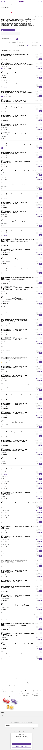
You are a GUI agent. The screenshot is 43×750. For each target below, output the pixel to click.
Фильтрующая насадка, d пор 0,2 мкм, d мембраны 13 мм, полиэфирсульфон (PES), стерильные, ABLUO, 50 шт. (14, 358)
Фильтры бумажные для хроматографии (9, 24)
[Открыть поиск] (4, 1)
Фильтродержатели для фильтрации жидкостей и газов (12, 20)
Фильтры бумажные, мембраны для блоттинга (28, 25)
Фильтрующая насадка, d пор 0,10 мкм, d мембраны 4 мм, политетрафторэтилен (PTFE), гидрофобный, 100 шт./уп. (14, 82)
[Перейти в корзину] (41, 1)
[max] (28, 731)
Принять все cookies (21, 743)
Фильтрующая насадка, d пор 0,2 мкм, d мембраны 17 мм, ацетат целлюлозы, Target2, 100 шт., (15, 493)
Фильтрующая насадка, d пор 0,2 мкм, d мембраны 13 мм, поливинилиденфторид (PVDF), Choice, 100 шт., (14, 308)
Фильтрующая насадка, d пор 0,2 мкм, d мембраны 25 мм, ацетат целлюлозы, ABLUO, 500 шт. (15, 587)
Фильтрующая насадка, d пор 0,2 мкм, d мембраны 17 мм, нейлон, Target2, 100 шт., (17, 527)
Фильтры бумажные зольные (25, 24)
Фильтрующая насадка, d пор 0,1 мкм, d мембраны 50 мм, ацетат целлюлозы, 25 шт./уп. (15, 231)
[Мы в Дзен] (24, 731)
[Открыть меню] (1, 1)
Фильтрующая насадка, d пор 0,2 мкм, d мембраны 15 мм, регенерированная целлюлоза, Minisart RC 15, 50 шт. (14, 450)
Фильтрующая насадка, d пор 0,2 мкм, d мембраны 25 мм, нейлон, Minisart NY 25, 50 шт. (17, 644)
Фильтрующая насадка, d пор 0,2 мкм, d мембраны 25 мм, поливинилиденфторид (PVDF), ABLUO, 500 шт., (14, 654)
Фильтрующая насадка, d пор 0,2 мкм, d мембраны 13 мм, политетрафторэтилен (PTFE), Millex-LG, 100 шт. (14, 339)
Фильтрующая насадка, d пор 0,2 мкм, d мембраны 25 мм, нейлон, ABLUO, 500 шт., (17, 624)
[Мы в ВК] (19, 731)
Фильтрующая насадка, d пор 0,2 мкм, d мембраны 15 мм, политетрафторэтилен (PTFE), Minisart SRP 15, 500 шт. (14, 422)
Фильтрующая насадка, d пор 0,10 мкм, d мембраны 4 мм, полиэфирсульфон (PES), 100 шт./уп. (14, 203)
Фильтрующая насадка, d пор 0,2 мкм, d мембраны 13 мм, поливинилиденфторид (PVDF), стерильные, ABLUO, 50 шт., (14, 320)
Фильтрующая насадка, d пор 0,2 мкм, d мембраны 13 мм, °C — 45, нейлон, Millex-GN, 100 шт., (17, 240)
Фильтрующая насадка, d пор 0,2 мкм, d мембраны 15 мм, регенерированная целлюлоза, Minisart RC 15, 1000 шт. (14, 441)
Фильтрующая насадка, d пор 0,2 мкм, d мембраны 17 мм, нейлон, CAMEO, (17, 502)
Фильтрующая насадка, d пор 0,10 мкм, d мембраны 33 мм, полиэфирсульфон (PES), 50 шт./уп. (14, 212)
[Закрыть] (30, 734)
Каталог (2, 712)
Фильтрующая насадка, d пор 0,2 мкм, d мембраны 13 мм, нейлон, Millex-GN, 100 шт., (17, 288)
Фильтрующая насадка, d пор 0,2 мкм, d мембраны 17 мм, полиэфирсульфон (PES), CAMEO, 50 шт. (14, 581)
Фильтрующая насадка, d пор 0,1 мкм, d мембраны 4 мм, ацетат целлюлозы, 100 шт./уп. (15, 55)
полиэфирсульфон (6, 682)
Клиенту (2, 715)
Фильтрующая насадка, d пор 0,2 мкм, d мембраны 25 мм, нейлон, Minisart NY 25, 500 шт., (17, 634)
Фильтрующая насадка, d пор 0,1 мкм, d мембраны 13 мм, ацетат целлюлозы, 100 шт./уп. (15, 73)
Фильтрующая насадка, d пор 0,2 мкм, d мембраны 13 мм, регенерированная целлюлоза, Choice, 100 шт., (14, 376)
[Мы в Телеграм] (14, 731)
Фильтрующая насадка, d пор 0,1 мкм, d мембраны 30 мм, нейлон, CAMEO (17, 170)
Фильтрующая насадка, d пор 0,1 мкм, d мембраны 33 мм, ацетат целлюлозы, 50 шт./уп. (15, 194)
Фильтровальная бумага (29, 19)
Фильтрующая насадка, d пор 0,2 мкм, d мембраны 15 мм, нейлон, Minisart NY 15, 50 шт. (17, 385)
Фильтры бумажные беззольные (33, 21)
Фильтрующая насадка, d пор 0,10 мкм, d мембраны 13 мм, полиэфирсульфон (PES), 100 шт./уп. (14, 116)
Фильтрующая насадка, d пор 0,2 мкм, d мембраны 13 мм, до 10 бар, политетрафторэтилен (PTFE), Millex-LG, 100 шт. (16, 269)
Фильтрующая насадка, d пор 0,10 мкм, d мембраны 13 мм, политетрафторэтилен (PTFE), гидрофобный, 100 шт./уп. (14, 101)
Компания (3, 717)
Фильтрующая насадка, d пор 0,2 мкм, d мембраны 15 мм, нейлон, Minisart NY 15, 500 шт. (17, 395)
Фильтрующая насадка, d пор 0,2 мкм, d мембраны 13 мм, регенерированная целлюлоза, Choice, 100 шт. (14, 367)
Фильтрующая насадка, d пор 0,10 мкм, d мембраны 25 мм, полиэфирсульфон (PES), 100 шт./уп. (14, 153)
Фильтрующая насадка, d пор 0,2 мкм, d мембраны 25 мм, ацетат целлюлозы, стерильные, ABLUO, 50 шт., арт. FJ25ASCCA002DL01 (16, 605)
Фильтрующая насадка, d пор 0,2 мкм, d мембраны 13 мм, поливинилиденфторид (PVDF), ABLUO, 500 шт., (14, 298)
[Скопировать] (36, 54)
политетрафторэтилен (6, 683)
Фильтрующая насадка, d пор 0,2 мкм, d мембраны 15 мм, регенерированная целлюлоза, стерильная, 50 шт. (14, 459)
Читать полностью (38, 16)
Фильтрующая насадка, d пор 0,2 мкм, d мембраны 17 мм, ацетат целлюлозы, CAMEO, (15, 469)
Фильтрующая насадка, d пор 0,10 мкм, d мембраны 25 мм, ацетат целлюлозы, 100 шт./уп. (16, 134)
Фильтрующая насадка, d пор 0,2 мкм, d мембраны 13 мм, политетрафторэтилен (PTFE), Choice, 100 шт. (14, 330)
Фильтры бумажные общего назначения (9, 25)
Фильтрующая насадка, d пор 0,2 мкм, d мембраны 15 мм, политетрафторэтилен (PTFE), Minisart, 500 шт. (14, 432)
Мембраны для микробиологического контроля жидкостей (19, 18)
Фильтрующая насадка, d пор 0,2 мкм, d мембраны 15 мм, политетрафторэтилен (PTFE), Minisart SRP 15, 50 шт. (14, 413)
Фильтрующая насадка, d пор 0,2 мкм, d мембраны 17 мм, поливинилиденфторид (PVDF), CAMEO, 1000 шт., (14, 561)
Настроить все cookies (21, 746)
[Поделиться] (37, 54)
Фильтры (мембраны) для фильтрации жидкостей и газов (13, 21)
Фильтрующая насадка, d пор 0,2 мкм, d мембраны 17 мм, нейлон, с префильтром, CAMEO (16, 537)
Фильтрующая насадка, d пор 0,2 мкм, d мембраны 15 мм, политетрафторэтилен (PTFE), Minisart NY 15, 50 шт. (14, 404)
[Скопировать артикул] (6, 57)
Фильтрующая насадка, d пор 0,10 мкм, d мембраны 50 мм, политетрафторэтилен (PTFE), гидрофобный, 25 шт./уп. (14, 221)
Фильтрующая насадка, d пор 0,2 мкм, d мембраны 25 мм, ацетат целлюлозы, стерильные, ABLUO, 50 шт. (15, 596)
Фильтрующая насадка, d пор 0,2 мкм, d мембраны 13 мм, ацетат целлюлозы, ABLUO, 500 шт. (15, 250)
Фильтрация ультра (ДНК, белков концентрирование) (12, 19)
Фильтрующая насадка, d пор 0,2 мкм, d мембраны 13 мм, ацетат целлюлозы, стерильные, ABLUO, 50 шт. (15, 259)
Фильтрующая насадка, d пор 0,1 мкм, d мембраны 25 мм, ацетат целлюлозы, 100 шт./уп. (15, 162)
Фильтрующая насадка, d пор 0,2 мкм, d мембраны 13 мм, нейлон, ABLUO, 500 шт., (17, 278)
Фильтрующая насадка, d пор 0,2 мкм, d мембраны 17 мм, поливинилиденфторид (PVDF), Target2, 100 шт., (14, 571)
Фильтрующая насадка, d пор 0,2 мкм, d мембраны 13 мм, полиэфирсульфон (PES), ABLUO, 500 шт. (14, 348)
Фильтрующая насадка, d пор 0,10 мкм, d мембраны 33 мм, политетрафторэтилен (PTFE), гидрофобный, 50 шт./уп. (14, 184)
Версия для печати (21, 748)
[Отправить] (36, 725)
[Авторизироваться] (38, 1)
